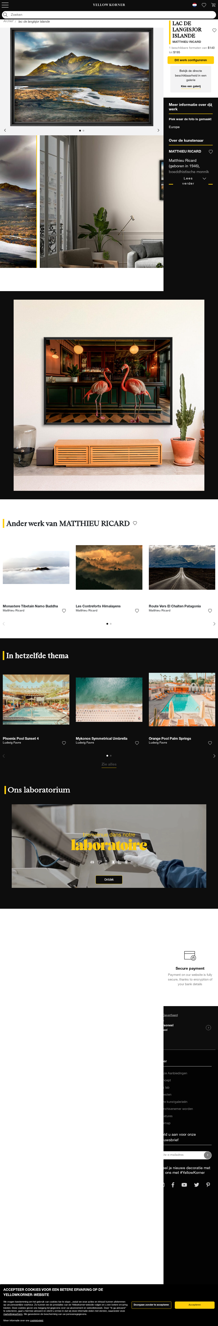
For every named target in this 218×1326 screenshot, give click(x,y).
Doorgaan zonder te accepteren (151, 1305)
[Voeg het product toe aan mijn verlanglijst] (214, 30)
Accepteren (195, 1305)
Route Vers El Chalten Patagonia (175, 606)
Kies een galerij (191, 86)
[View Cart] (213, 5)
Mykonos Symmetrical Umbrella (101, 739)
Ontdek (109, 879)
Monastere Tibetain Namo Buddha (30, 606)
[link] (109, 5)
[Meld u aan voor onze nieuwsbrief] (208, 1155)
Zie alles (109, 765)
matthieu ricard (186, 42)
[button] (5, 130)
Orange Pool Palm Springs (170, 739)
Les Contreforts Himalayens (98, 606)
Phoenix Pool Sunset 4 (21, 739)
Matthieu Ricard (13, 610)
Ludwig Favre (12, 742)
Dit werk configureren (191, 60)
